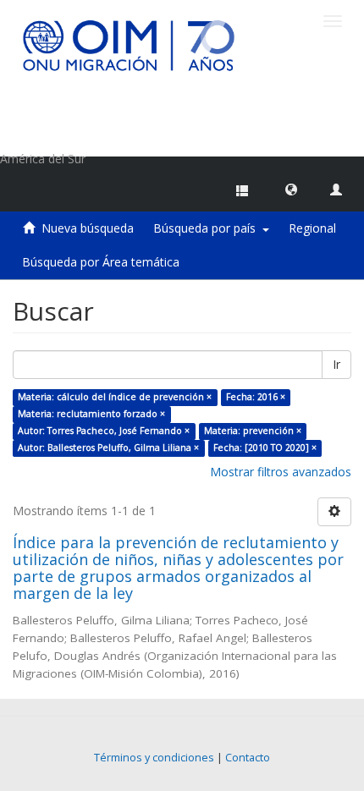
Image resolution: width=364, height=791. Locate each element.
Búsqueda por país (207, 228)
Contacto (247, 757)
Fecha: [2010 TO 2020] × (265, 447)
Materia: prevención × (252, 431)
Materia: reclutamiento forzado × (91, 414)
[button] (291, 188)
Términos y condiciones (154, 757)
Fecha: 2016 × (255, 397)
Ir (336, 364)
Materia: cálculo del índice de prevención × (115, 397)
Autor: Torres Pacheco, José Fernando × (104, 431)
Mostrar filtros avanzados (280, 472)
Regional (312, 228)
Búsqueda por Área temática (100, 262)
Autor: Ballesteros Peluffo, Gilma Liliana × (108, 447)
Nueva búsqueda (87, 228)
